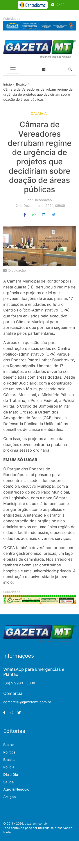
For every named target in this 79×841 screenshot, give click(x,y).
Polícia (8, 767)
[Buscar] (70, 69)
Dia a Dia (10, 775)
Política (9, 752)
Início (7, 84)
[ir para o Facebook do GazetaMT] (4, 712)
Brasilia (9, 760)
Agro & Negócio (16, 789)
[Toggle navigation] (13, 69)
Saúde (8, 782)
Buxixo (21, 84)
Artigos (9, 797)
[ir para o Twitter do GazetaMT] (19, 712)
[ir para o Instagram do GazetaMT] (11, 712)
